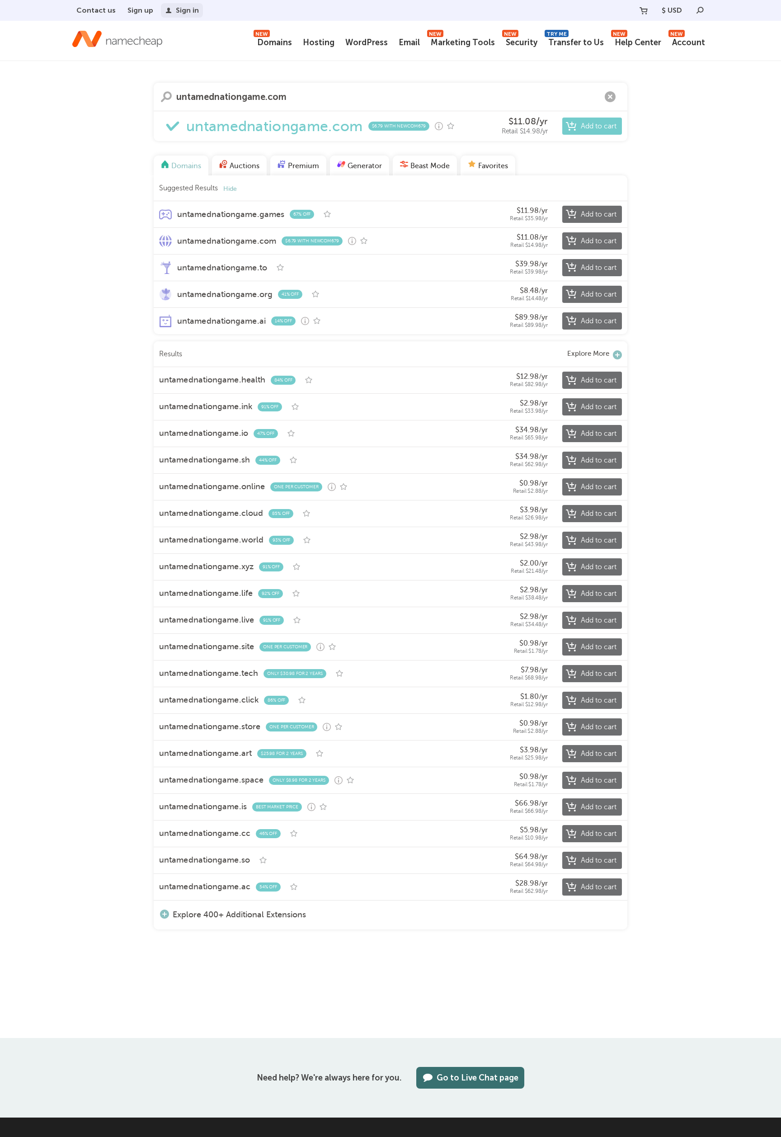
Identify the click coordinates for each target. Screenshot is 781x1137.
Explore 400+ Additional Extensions (239, 914)
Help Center (637, 41)
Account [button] (687, 41)
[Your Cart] (643, 10)
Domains (273, 41)
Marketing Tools (462, 41)
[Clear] (610, 96)
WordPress (366, 42)
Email (409, 42)
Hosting (318, 42)
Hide (230, 188)
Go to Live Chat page (477, 1078)
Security (520, 41)
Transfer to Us (575, 41)
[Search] (700, 10)
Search (166, 96)
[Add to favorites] (451, 126)
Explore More (588, 353)
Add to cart (598, 126)
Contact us (96, 10)
